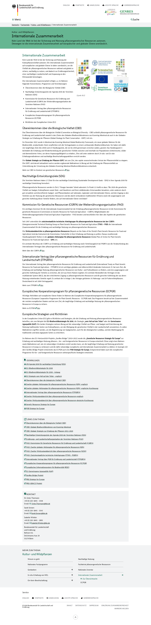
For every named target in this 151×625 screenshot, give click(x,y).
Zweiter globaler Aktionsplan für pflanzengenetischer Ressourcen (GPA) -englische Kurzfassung (62, 388)
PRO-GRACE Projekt (34, 483)
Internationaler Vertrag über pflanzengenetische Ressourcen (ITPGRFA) (53, 392)
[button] (125, 90)
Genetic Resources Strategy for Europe (40, 404)
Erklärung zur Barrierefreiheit (115, 605)
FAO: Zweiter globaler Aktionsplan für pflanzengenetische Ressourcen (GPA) (55, 447)
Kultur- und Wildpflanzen (41, 25)
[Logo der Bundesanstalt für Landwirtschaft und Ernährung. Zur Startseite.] (28, 10)
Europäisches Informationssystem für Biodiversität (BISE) (47, 467)
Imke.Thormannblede (40, 503)
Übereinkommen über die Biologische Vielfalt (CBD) (46, 423)
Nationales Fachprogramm (38, 564)
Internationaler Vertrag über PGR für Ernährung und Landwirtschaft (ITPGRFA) (55, 459)
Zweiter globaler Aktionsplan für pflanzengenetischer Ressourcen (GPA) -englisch (57, 384)
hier (68, 170)
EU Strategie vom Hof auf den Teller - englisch (44, 376)
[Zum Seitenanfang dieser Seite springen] (75, 617)
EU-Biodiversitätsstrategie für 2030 (39, 368)
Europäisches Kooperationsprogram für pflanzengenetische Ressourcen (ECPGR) (56, 463)
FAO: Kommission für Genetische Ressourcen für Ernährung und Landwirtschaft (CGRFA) (59, 443)
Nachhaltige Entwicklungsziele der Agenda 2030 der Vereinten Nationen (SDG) (56, 435)
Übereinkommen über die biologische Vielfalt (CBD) (46, 380)
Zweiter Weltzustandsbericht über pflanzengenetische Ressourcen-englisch (54, 396)
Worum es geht (34, 559)
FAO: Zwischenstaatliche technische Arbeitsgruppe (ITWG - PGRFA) (52, 455)
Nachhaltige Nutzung (86, 559)
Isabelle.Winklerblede (40, 523)
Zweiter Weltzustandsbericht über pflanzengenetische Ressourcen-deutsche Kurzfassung (59, 400)
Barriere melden (122, 608)
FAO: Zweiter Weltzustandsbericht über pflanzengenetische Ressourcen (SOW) (56, 451)
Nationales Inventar (85, 569)
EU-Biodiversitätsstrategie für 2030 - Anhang (43, 372)
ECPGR (83, 582)
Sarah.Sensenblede (39, 513)
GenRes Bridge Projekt (34, 475)
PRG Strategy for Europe (35, 479)
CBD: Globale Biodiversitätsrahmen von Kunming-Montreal (48, 427)
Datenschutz (80, 605)
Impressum (94, 605)
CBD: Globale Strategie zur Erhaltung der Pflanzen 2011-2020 (49, 431)
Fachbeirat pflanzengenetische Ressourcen (94, 564)
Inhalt (69, 605)
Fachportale (25, 25)
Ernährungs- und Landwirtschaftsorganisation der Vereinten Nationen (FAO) (54, 439)
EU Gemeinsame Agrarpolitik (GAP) (39, 471)
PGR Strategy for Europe (35, 408)
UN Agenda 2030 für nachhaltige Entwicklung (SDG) (46, 364)
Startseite (15, 25)
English (66, 5)
